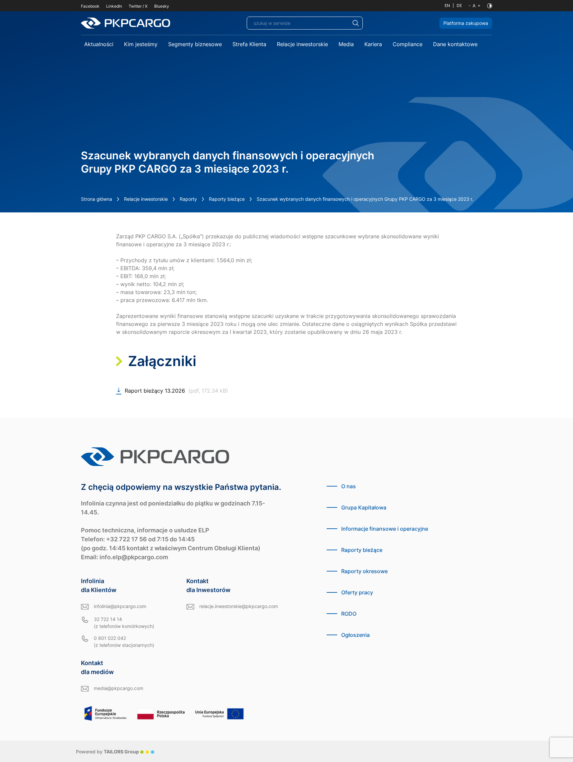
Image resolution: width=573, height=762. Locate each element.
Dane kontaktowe (455, 44)
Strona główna (96, 199)
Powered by (107, 751)
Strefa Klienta (249, 44)
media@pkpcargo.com (118, 688)
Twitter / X (138, 6)
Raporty (188, 199)
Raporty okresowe (364, 571)
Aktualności (98, 44)
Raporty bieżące (227, 199)
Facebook (90, 6)
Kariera (373, 44)
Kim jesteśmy (141, 44)
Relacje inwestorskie (302, 44)
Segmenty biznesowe (195, 44)
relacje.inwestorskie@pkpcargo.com (238, 606)
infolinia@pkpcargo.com (120, 606)
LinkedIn (114, 6)
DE (459, 5)
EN (447, 5)
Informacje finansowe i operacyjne (384, 528)
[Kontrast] (489, 5)
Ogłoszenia (355, 635)
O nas (348, 486)
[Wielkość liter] (474, 5)
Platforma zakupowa (465, 23)
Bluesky (161, 6)
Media (346, 44)
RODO (348, 613)
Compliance (407, 44)
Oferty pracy (357, 592)
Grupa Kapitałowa (363, 507)
